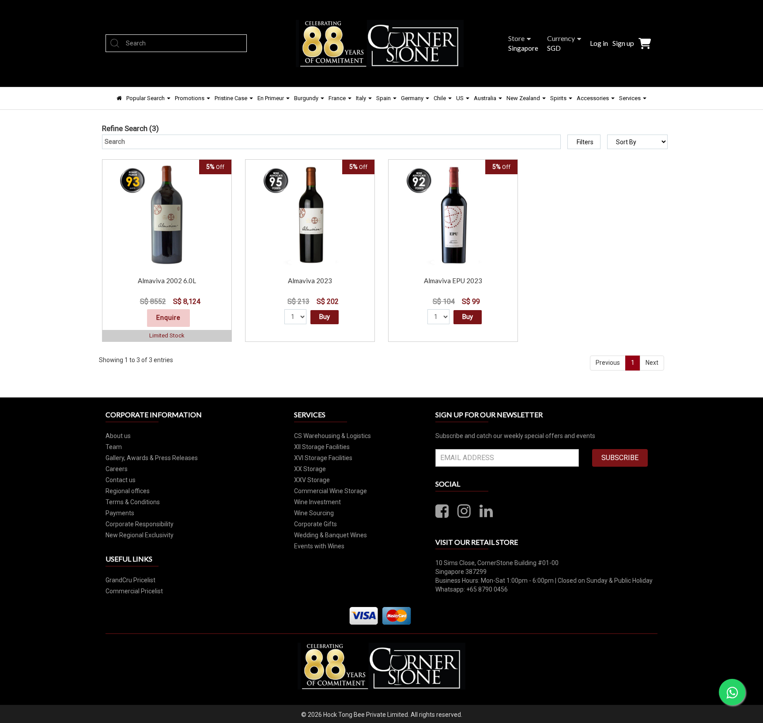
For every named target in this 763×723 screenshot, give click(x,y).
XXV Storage (312, 479)
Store (516, 38)
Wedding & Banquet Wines (330, 535)
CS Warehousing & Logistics (332, 435)
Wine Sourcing (314, 513)
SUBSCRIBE (619, 457)
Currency (561, 38)
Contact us (121, 479)
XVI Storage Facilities (323, 457)
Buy (324, 317)
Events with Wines (319, 546)
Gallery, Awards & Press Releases (152, 457)
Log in (599, 43)
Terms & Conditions (133, 502)
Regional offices (128, 490)
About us (118, 435)
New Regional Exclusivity (140, 535)
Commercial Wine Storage (330, 490)
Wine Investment (317, 502)
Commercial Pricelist (134, 591)
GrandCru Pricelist (130, 580)
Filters (585, 142)
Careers (117, 468)
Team (114, 446)
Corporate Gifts (315, 524)
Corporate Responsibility (140, 524)
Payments (120, 513)
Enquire (168, 318)
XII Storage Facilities (322, 446)
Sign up (623, 43)
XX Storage (310, 468)
